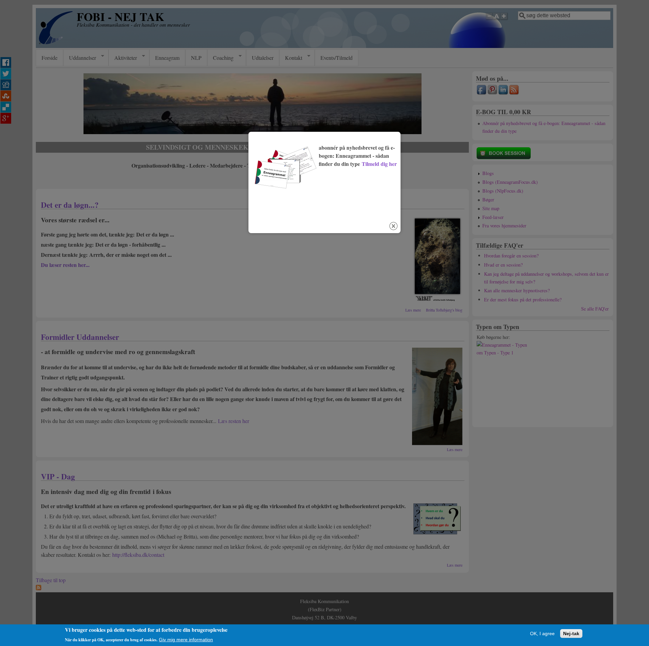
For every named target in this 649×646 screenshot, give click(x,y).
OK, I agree (542, 633)
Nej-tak (571, 633)
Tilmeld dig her (379, 164)
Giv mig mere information (186, 639)
